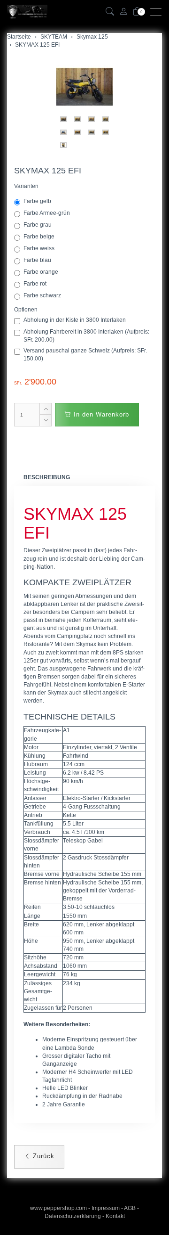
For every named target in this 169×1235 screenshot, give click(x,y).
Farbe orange (41, 272)
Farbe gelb (38, 201)
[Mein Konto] (123, 12)
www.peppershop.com (58, 1208)
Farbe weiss (39, 248)
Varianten (26, 186)
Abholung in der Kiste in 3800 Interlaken (74, 320)
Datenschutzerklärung (73, 1216)
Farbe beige (39, 236)
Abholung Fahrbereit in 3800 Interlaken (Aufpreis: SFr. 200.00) (86, 335)
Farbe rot (35, 283)
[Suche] (109, 12)
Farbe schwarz (42, 295)
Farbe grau (38, 224)
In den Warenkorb (100, 414)
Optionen (26, 309)
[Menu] (158, 12)
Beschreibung (46, 477)
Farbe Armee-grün (47, 213)
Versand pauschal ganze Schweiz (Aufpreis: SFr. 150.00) (85, 354)
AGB (130, 1208)
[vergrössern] (84, 86)
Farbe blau (38, 260)
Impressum (106, 1208)
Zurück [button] (42, 1156)
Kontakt (115, 1216)
